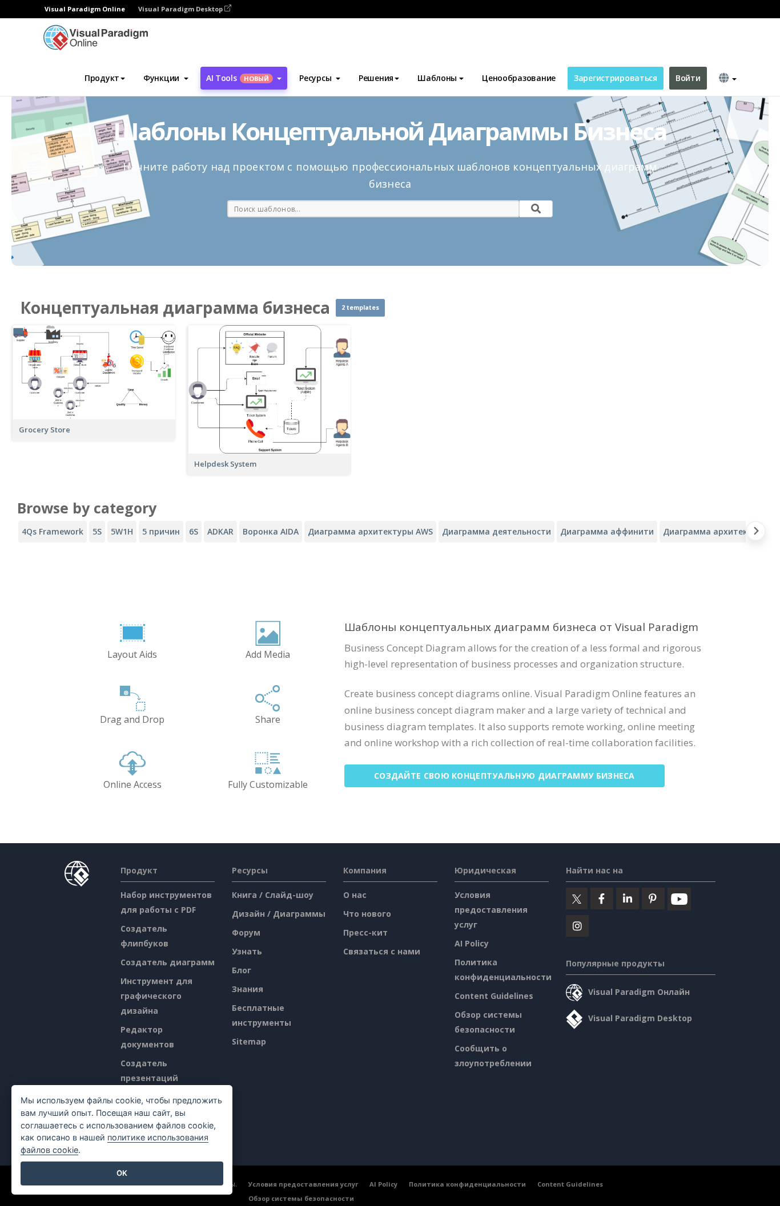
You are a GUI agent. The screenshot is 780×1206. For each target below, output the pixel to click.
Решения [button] (376, 77)
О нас (355, 894)
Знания (247, 989)
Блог (241, 970)
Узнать (247, 951)
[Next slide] (756, 533)
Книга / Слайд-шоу (272, 894)
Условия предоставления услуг (491, 909)
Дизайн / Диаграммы (278, 913)
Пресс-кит (365, 932)
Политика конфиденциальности (467, 1184)
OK (121, 1172)
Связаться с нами (381, 951)
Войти (688, 77)
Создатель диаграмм (167, 962)
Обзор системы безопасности (301, 1198)
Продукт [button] (102, 77)
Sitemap (249, 1041)
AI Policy (472, 943)
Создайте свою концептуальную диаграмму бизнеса (504, 775)
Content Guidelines (494, 995)
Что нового (367, 913)
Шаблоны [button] (437, 77)
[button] (166, 78)
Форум (246, 932)
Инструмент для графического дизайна (156, 996)
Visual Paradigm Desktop (181, 9)
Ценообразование (519, 77)
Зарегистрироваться (615, 77)
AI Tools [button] (237, 77)
